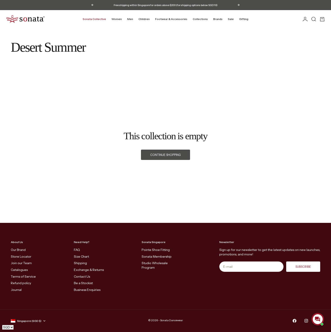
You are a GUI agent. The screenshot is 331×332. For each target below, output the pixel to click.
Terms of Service (23, 276)
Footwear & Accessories (171, 19)
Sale (231, 19)
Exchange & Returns (89, 270)
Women (116, 19)
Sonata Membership (157, 257)
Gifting (243, 19)
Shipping (80, 263)
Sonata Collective (94, 19)
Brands (217, 19)
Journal (16, 290)
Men (130, 19)
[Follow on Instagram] (306, 321)
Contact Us (82, 276)
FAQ (77, 250)
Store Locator (21, 257)
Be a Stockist (83, 283)
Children (144, 19)
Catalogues (19, 270)
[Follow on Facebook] (294, 321)
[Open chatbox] (317, 319)
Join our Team (21, 263)
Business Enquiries (87, 290)
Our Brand (18, 250)
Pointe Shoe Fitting (156, 250)
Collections (200, 19)
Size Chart (81, 257)
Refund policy (21, 283)
